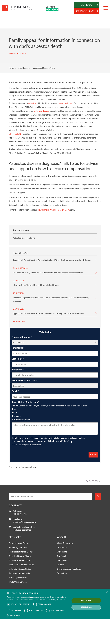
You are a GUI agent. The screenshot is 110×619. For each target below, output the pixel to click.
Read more (61, 600)
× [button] (107, 592)
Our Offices (62, 560)
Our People (62, 556)
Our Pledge (62, 551)
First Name (18, 347)
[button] (38, 615)
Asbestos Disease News (44, 68)
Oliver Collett (15, 134)
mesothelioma (65, 103)
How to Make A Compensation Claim (53, 210)
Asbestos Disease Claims (24, 238)
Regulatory (62, 573)
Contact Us (62, 547)
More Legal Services (18, 577)
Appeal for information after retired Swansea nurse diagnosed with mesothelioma (48, 313)
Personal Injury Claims (19, 543)
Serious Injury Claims (18, 547)
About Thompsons (65, 543)
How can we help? (21, 419)
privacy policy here (33, 445)
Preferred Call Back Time (25, 380)
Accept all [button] (86, 601)
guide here (80, 438)
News (11, 68)
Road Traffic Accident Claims (21, 564)
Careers (60, 564)
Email (15, 391)
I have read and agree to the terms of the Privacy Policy (40, 441)
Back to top (92, 481)
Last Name (18, 358)
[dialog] (55, 604)
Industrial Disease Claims (20, 569)
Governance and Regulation (69, 569)
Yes (15, 409)
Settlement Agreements (19, 573)
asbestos (32, 103)
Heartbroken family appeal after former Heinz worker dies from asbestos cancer (48, 272)
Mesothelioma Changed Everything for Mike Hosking (36, 285)
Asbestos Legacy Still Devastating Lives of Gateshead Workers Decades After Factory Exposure (51, 299)
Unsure (17, 416)
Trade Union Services (18, 582)
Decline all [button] (86, 607)
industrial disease (41, 111)
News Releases (23, 68)
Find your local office (22, 530)
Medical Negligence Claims (21, 551)
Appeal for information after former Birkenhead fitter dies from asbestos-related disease (52, 260)
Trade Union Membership (25, 402)
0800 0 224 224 (20, 514)
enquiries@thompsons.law (24, 522)
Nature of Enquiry (22, 336)
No (15, 412)
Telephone (18, 369)
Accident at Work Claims (20, 560)
